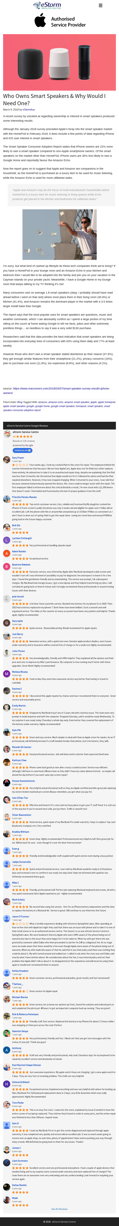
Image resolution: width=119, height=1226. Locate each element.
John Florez (18, 650)
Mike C (15, 882)
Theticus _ (17, 983)
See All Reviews (59, 1208)
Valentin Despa (20, 1031)
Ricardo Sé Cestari (21, 747)
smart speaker (95, 406)
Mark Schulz (18, 899)
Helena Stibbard (20, 1082)
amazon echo (55, 402)
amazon (42, 402)
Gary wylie (17, 620)
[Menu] (100, 5)
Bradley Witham (20, 831)
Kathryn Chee (19, 760)
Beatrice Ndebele (21, 564)
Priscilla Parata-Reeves (24, 497)
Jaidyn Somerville (21, 861)
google (30, 406)
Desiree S (17, 688)
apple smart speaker (14, 406)
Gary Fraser (18, 457)
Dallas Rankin (19, 1185)
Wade (15, 1197)
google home (42, 406)
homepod (81, 406)
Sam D (15, 1123)
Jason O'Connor (20, 916)
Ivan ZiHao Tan (20, 797)
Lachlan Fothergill (22, 538)
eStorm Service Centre (26, 432)
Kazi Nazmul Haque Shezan (26, 1064)
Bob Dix (16, 525)
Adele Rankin (19, 551)
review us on (21, 450)
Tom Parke (18, 1102)
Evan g (15, 848)
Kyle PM (16, 730)
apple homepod (106, 402)
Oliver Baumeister (21, 814)
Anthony (16, 1048)
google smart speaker (63, 406)
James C (16, 1147)
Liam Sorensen (20, 1160)
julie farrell (18, 596)
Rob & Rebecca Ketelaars (25, 1014)
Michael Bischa (20, 997)
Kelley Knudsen (20, 970)
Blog (19, 402)
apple (93, 402)
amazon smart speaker (76, 402)
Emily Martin (19, 705)
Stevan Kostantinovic (23, 780)
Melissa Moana (20, 671)
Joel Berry (17, 634)
